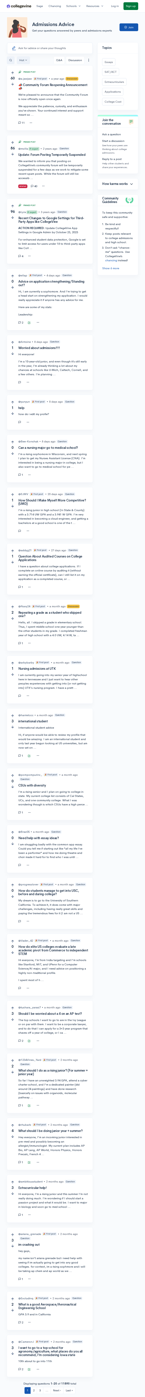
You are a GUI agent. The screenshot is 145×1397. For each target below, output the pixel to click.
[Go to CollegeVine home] (19, 6)
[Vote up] (13, 73)
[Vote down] (13, 84)
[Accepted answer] (29, 323)
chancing (111, 260)
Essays (109, 62)
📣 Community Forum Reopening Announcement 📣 (52, 87)
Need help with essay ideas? (38, 838)
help (21, 408)
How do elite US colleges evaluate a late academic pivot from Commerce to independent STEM (53, 950)
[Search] (11, 60)
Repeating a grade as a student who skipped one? (49, 614)
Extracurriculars (114, 82)
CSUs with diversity (32, 785)
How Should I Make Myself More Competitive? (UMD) (52, 502)
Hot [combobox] (21, 60)
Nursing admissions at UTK (37, 669)
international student (33, 721)
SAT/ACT (111, 72)
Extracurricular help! (32, 1188)
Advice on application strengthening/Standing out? (51, 283)
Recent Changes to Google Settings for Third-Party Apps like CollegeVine (51, 220)
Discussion (75, 60)
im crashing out (29, 1245)
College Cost (113, 101)
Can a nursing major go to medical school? (48, 448)
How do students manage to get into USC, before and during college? (48, 892)
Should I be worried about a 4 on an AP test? (50, 1014)
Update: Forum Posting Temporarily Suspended (51, 155)
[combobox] (89, 60)
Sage (39, 6)
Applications (113, 91)
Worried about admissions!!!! (39, 348)
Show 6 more (110, 268)
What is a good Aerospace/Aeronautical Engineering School (47, 1306)
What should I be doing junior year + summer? (50, 1131)
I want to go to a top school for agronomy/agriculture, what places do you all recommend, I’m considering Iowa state (50, 1351)
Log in (115, 6)
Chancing (55, 6)
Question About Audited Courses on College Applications (50, 558)
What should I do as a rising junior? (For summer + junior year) (53, 1072)
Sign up (131, 6)
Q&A (59, 60)
